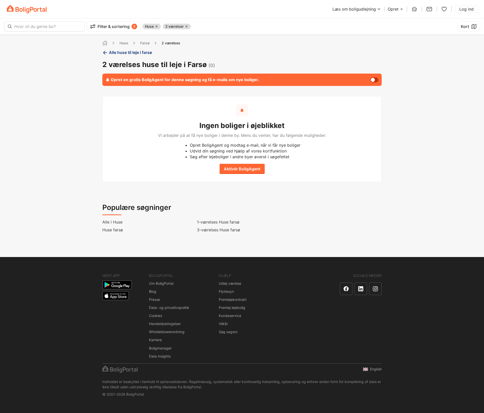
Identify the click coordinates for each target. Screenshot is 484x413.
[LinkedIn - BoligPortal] (360, 288)
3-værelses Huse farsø (218, 229)
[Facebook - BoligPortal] (346, 288)
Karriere (155, 340)
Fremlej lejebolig (232, 307)
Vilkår (223, 324)
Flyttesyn (226, 291)
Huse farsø (112, 229)
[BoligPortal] (26, 9)
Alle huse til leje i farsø (130, 52)
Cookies (155, 315)
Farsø (144, 43)
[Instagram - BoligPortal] (375, 288)
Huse (123, 43)
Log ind (466, 9)
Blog (152, 291)
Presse (154, 299)
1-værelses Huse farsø (218, 222)
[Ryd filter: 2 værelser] (186, 26)
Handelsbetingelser (165, 324)
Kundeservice (230, 315)
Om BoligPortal (161, 283)
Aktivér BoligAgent (242, 168)
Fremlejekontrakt (233, 299)
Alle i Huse (112, 222)
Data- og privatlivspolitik (169, 307)
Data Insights (160, 356)
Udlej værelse (230, 283)
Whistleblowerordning (167, 332)
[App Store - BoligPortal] (115, 295)
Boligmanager (160, 348)
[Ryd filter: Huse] (156, 26)
